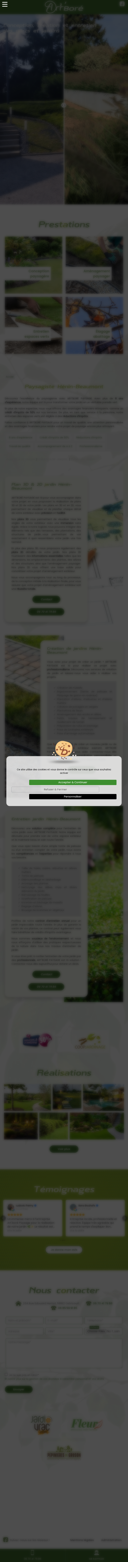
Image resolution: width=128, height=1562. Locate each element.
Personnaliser (73, 796)
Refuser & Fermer (55, 789)
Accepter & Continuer (72, 782)
